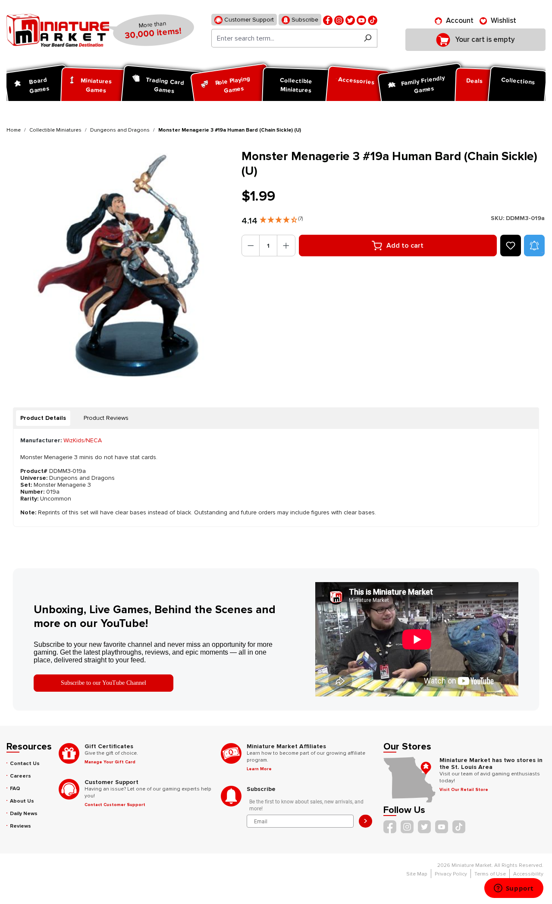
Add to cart (404, 245)
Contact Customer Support (115, 804)
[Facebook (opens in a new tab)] (327, 19)
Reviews (20, 826)
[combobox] (284, 38)
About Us (22, 801)
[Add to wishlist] (510, 245)
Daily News (24, 813)
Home (13, 130)
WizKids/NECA (82, 440)
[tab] (43, 418)
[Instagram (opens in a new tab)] (339, 19)
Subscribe (304, 19)
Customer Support (248, 19)
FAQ (15, 788)
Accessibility (528, 874)
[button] (281, 218)
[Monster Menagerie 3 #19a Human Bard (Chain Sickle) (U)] (118, 265)
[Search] (367, 38)
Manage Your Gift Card (110, 762)
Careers (20, 776)
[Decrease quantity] (251, 245)
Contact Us (25, 763)
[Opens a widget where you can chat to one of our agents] (513, 889)
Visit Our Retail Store (463, 789)
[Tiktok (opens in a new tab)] (372, 19)
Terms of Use (490, 874)
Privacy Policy (451, 874)
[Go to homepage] (57, 30)
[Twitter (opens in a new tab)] (350, 19)
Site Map (416, 874)
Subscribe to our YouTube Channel (103, 683)
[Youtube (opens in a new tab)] (361, 19)
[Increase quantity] (286, 245)
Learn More (259, 769)
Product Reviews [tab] (106, 418)
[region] (118, 265)
